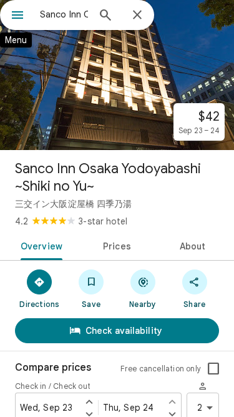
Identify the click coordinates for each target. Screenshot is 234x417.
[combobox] (64, 14)
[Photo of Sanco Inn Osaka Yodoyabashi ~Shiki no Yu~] (117, 75)
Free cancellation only (160, 368)
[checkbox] (213, 368)
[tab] (39, 245)
